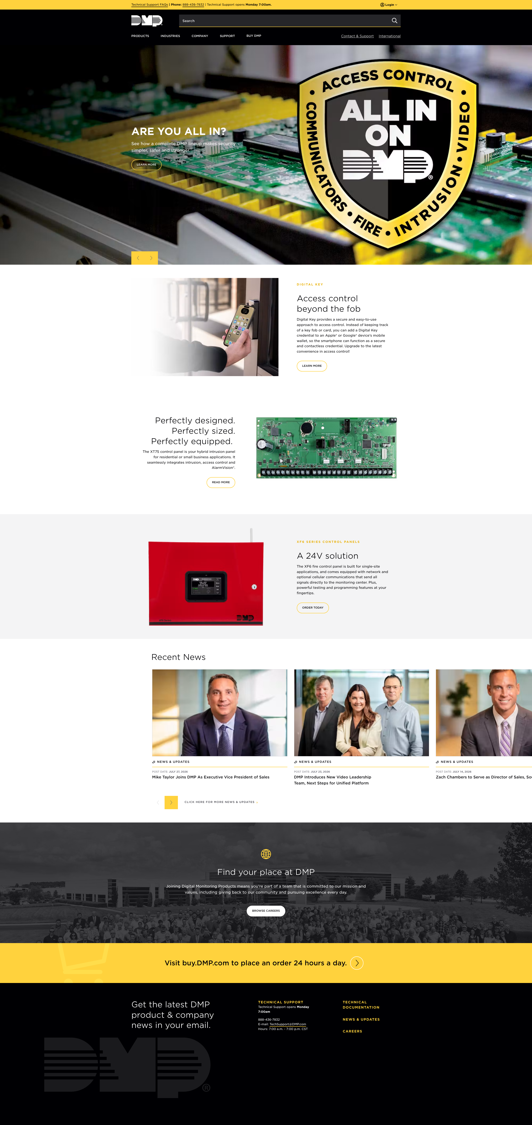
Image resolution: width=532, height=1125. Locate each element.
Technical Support (280, 1002)
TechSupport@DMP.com (288, 1024)
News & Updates (361, 1019)
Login (389, 4)
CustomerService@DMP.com (290, 1082)
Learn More (312, 366)
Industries (170, 36)
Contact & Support (357, 36)
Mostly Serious (363, 1096)
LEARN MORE (137, 164)
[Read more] (356, 963)
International (390, 36)
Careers (352, 1031)
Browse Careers (266, 911)
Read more (221, 482)
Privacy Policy (352, 1092)
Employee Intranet (365, 1049)
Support (227, 36)
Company (200, 36)
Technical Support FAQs (149, 4)
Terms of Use (374, 1092)
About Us (354, 1061)
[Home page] (147, 21)
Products (140, 36)
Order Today (313, 607)
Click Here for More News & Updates (220, 802)
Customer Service (279, 1073)
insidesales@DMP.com (285, 1056)
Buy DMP (253, 36)
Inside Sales (272, 1046)
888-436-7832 (193, 4)
